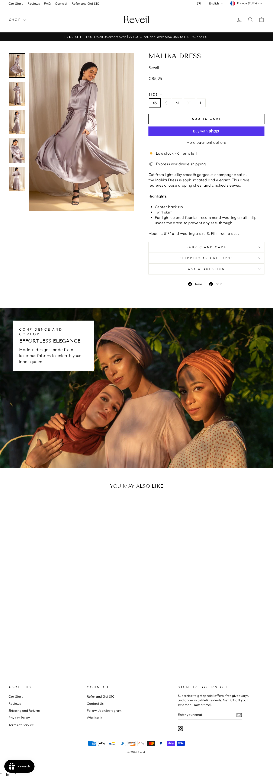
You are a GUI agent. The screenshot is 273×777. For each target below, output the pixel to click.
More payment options (206, 142)
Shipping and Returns (206, 258)
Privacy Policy (19, 718)
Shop (15, 19)
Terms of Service (21, 725)
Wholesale (94, 718)
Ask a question (206, 269)
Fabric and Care (206, 247)
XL (189, 102)
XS (154, 102)
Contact (61, 3)
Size (155, 94)
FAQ (47, 3)
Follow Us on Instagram (104, 711)
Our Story (16, 3)
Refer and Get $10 (85, 3)
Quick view (39, 585)
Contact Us (95, 703)
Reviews (34, 3)
